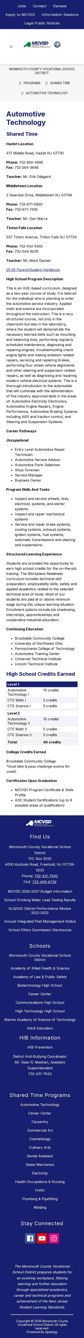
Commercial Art (40, 1130)
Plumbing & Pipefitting (40, 1199)
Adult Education (40, 1028)
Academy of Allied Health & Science (40, 968)
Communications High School (40, 1002)
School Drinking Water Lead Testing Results (40, 900)
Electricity (40, 1173)
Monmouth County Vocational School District (42, 71)
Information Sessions (60, 14)
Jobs (21, 6)
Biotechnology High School (39, 985)
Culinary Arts (40, 1147)
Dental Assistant (40, 1156)
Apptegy (51, 1332)
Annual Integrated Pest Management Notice (40, 921)
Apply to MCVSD (20, 14)
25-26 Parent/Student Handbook (33, 270)
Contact (40, 6)
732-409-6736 (44, 882)
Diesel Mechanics (40, 1164)
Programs (32, 83)
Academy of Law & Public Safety (40, 977)
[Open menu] (11, 46)
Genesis (60, 6)
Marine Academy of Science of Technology (40, 1019)
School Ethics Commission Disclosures (40, 930)
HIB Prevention (40, 1047)
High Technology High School (40, 1011)
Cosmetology (40, 1139)
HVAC (40, 1190)
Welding (40, 1207)
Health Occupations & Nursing (40, 1182)
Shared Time (60, 83)
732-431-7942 (46, 876)
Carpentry (40, 1122)
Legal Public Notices (42, 23)
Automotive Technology (47, 93)
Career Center (39, 994)
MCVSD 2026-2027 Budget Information (40, 891)
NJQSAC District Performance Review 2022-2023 (40, 910)
